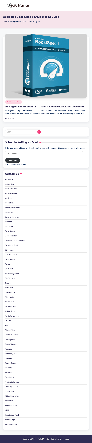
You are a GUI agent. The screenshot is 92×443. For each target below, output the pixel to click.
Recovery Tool (11, 354)
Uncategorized (11, 387)
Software (9, 373)
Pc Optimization (14, 102)
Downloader (10, 259)
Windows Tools (11, 424)
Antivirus (8, 198)
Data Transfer (11, 236)
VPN (7, 410)
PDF (7, 325)
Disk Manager (10, 250)
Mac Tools (9, 288)
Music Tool (9, 302)
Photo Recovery (11, 335)
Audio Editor (10, 203)
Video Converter (12, 396)
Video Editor (10, 401)
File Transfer (10, 278)
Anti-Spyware (11, 193)
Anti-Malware (11, 189)
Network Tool (10, 307)
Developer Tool (11, 245)
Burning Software (12, 217)
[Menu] (87, 5)
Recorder (9, 349)
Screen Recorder (12, 363)
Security (8, 368)
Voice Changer (11, 406)
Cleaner (8, 222)
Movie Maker (10, 292)
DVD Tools (9, 269)
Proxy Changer (11, 344)
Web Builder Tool (12, 415)
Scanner (8, 358)
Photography (10, 340)
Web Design (10, 420)
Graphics (8, 283)
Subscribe (13, 160)
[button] (39, 132)
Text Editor (9, 377)
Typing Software (12, 382)
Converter (9, 226)
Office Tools (10, 311)
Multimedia (9, 297)
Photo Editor (10, 330)
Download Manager (13, 255)
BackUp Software (12, 208)
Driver (7, 264)
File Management (12, 274)
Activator (9, 179)
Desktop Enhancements (15, 241)
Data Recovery (11, 231)
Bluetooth (9, 212)
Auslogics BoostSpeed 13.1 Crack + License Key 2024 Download (44, 106)
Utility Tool (9, 391)
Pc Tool (8, 321)
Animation (9, 184)
